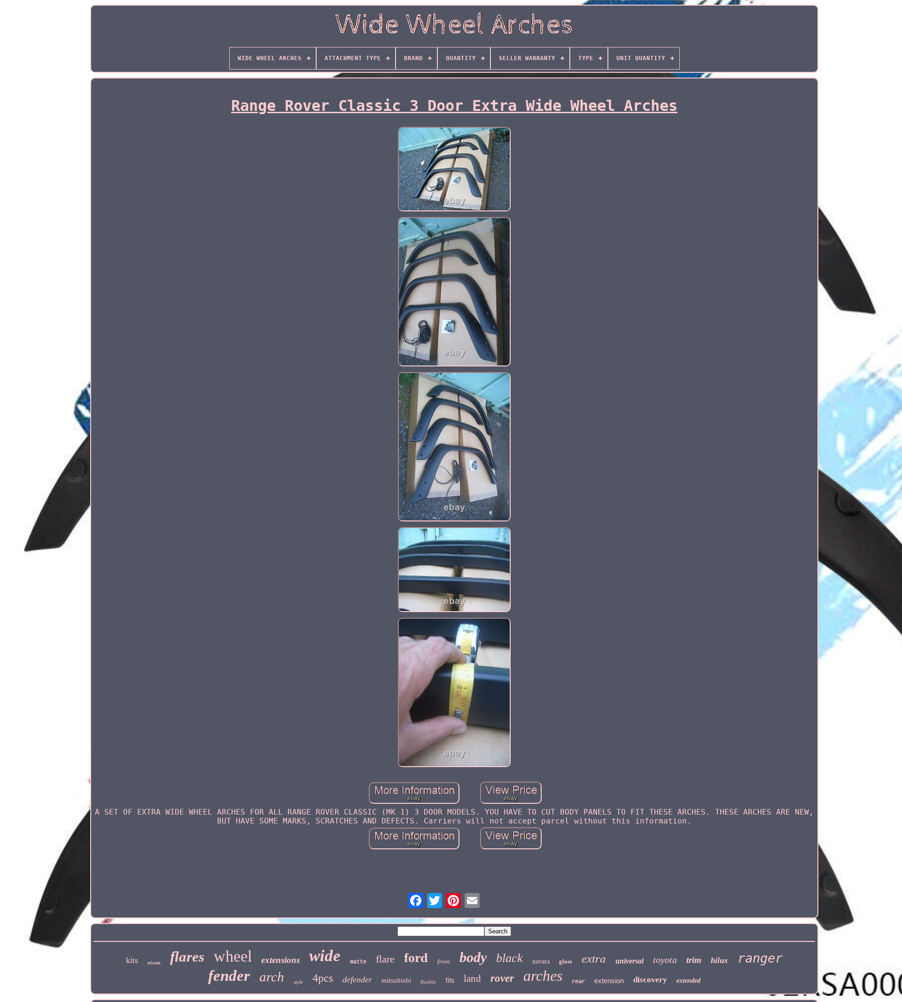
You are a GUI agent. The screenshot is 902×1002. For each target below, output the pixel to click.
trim (693, 960)
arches (542, 975)
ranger (760, 958)
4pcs (322, 978)
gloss (565, 961)
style (298, 982)
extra (594, 958)
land (472, 978)
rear (578, 981)
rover (502, 978)
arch (271, 976)
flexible (428, 982)
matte (358, 962)
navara (541, 961)
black (509, 958)
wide (325, 956)
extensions (280, 960)
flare (385, 959)
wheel (233, 956)
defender (357, 979)
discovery (650, 979)
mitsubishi (396, 980)
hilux (719, 960)
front (443, 961)
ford (416, 957)
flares (187, 956)
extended (688, 980)
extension (609, 981)
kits (132, 960)
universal (629, 961)
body (473, 957)
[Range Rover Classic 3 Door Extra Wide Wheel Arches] (454, 170)
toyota (665, 960)
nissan (154, 962)
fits (449, 980)
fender (229, 975)
